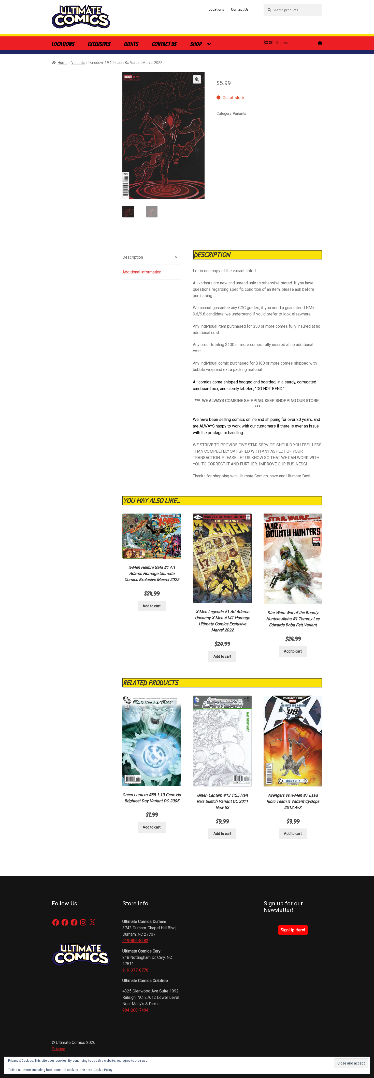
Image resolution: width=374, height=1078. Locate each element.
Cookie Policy (103, 1070)
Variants (78, 63)
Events (131, 44)
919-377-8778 (135, 970)
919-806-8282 (135, 940)
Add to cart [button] (152, 606)
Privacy (58, 1048)
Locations (216, 9)
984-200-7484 (135, 1010)
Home (62, 63)
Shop (195, 44)
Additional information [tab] (141, 272)
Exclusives (99, 44)
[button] (197, 79)
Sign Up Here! (293, 930)
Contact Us (240, 9)
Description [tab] (132, 257)
